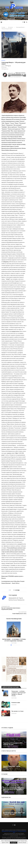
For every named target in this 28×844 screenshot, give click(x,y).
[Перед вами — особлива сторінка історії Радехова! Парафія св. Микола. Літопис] (5, 693)
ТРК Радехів (8, 65)
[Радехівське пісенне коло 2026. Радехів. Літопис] (14, 739)
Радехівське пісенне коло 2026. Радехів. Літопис (13, 743)
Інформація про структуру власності (9, 831)
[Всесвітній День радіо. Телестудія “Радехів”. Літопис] (14, 809)
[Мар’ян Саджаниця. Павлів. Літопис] (14, 763)
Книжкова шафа (15, 702)
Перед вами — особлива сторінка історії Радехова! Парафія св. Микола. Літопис (18, 693)
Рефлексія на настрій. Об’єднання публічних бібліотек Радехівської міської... (13, 789)
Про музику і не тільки (17, 711)
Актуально (10, 27)
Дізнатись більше (22, 842)
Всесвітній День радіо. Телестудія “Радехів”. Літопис (14, 813)
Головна (3, 27)
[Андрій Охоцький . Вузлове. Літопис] (14, 629)
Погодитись (13, 842)
